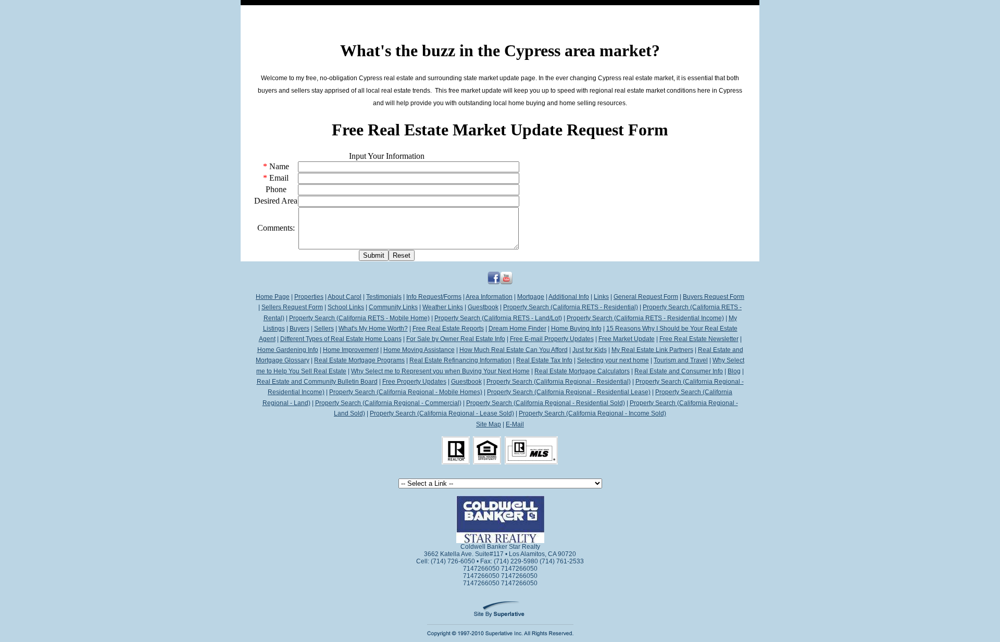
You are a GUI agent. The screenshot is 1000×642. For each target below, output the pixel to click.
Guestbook (483, 307)
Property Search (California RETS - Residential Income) (645, 318)
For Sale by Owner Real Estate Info (455, 339)
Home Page (273, 296)
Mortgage (530, 296)
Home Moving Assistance (419, 350)
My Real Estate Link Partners (652, 350)
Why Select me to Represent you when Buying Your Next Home (440, 371)
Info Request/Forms (433, 296)
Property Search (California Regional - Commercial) (388, 403)
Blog (734, 371)
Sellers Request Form (292, 307)
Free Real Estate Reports (448, 328)
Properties (308, 296)
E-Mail (515, 424)
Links (601, 296)
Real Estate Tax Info (544, 360)
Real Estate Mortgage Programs (359, 360)
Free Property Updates (414, 381)
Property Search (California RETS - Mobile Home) (359, 318)
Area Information (489, 296)
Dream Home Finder (517, 328)
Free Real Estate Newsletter (699, 339)
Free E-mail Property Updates (552, 339)
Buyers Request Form (713, 296)
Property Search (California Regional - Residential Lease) (569, 392)
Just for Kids (589, 350)
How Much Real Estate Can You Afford (513, 350)
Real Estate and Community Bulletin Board (317, 381)
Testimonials (384, 296)
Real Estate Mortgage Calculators (582, 371)
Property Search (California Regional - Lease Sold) (442, 413)
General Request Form (646, 296)
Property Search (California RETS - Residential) (570, 307)
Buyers (299, 328)
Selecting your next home (613, 360)
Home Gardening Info (287, 350)
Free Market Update (626, 339)
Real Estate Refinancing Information (460, 360)
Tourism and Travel (681, 360)
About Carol (344, 296)
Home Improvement (351, 350)
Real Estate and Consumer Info (678, 371)
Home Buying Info (576, 328)
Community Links (393, 307)
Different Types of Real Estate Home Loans (341, 339)
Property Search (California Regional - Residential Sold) (545, 403)
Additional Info (568, 296)
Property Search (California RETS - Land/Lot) (498, 318)
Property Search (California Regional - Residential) (558, 381)
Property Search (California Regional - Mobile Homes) (405, 392)
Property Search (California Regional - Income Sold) (592, 413)
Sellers (324, 328)
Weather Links (442, 307)
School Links (346, 307)
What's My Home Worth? (373, 328)
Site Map (488, 424)
